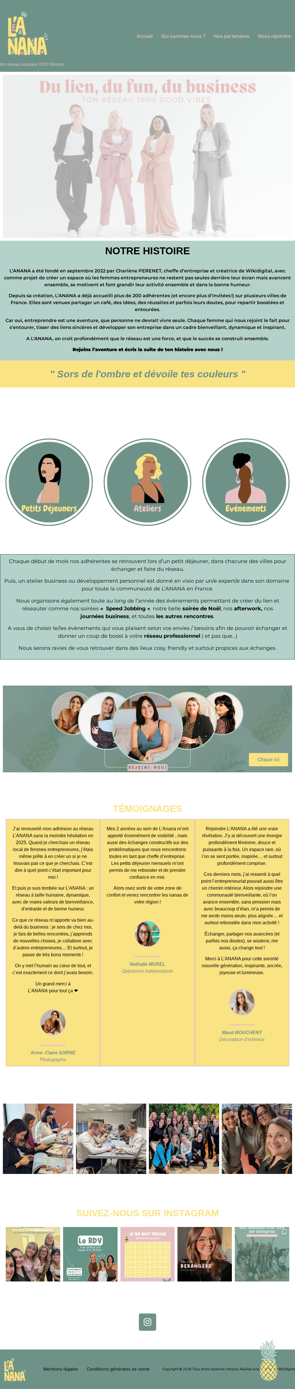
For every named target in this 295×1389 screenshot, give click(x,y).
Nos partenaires (231, 36)
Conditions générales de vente (118, 1369)
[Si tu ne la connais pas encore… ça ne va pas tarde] (204, 1254)
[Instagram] (147, 1322)
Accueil (145, 36)
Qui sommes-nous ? (183, 36)
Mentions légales (60, 1369)
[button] (9, 1139)
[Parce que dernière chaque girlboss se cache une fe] (262, 1254)
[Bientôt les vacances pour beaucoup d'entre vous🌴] (147, 1254)
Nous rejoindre (274, 36)
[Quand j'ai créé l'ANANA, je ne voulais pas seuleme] (33, 1254)
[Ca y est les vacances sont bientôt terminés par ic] (90, 1254)
